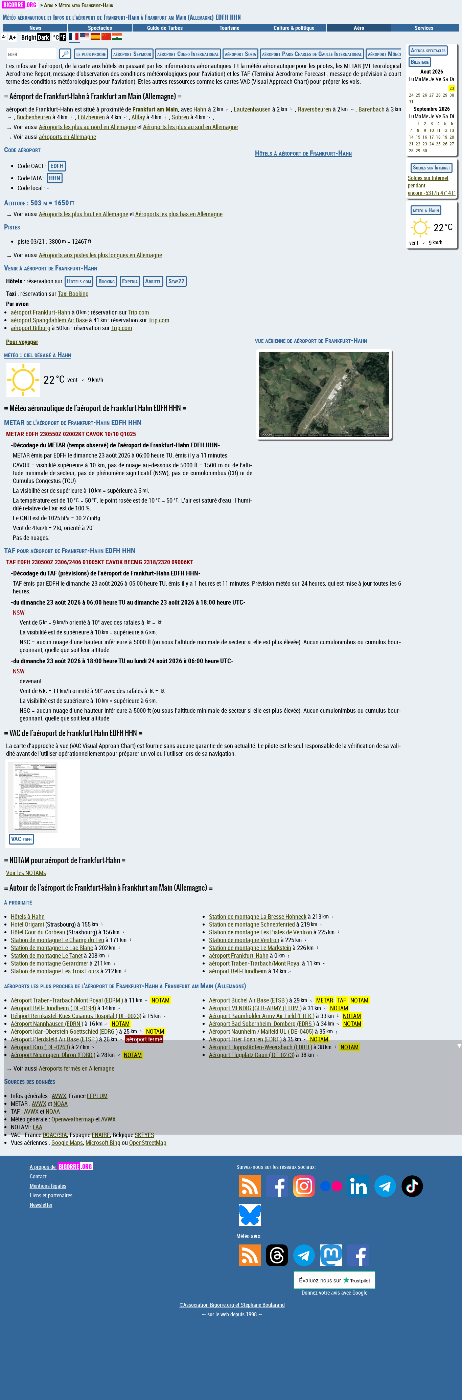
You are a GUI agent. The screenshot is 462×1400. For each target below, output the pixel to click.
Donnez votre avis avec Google (334, 1292)
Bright (29, 37)
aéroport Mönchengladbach (396, 53)
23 (451, 88)
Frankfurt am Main (155, 109)
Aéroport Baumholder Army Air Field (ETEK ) (262, 1016)
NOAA (60, 1104)
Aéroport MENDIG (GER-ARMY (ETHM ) (255, 1008)
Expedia (130, 281)
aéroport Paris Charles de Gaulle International (312, 53)
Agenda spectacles (428, 50)
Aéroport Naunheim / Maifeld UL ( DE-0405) (261, 1031)
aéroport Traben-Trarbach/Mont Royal (255, 963)
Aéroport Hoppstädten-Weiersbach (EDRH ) (260, 1047)
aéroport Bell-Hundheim (238, 971)
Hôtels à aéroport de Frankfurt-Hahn (303, 153)
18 (438, 137)
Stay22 (176, 281)
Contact (38, 1176)
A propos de (61, 1167)
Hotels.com (79, 281)
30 (451, 95)
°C (56, 37)
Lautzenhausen (252, 109)
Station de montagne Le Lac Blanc (52, 948)
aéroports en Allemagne (67, 137)
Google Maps (67, 1143)
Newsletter (41, 1205)
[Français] (74, 39)
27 (431, 95)
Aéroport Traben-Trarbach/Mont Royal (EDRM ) (67, 1000)
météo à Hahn (426, 210)
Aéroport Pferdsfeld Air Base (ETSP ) (54, 1039)
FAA (37, 1127)
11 (438, 130)
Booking (106, 281)
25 (418, 95)
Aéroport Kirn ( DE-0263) (40, 1047)
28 (438, 95)
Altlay (138, 117)
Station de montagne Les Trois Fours (55, 971)
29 (445, 95)
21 (411, 144)
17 (431, 137)
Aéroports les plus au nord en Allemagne (87, 127)
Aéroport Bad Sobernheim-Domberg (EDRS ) (262, 1024)
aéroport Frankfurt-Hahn (40, 312)
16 (424, 137)
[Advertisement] (235, 887)
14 (411, 137)
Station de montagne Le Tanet (47, 955)
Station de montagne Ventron (244, 940)
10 (431, 130)
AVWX (59, 1096)
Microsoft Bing (103, 1143)
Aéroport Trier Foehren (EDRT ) (245, 1039)
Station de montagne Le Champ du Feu (57, 940)
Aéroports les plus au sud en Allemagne (190, 127)
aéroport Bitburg (30, 328)
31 (411, 102)
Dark (43, 37)
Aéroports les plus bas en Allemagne (179, 214)
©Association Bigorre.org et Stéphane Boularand (232, 1304)
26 (424, 95)
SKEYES (144, 1135)
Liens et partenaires (51, 1195)
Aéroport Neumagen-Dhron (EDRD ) (53, 1055)
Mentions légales (48, 1186)
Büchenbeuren (34, 117)
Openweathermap (72, 1119)
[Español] (96, 38)
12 (445, 130)
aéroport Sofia (240, 53)
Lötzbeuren (91, 117)
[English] (85, 38)
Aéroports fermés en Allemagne (76, 1068)
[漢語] (106, 38)
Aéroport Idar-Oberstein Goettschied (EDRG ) (64, 1031)
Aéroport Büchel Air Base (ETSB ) (248, 1000)
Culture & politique (294, 28)
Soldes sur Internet (431, 167)
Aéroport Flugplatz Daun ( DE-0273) (252, 1055)
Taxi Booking (73, 294)
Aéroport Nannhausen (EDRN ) (47, 1024)
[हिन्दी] (117, 38)
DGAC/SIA (55, 1135)
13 (451, 130)
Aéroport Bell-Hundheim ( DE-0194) (53, 1008)
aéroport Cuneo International (188, 53)
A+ (12, 37)
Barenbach (372, 109)
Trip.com (138, 312)
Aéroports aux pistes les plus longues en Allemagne (100, 255)
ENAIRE (101, 1135)
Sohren (180, 117)
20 (451, 137)
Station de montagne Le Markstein (250, 948)
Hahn (199, 109)
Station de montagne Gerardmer (49, 963)
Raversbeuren (314, 109)
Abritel (153, 281)
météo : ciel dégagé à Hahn (37, 354)
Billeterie (420, 61)
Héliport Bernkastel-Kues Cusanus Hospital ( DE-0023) (76, 1016)
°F (63, 37)
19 (445, 137)
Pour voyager (22, 342)
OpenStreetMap (147, 1143)
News (35, 28)
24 (411, 95)
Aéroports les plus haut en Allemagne (83, 214)
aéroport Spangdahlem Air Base (49, 320)
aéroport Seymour (132, 53)
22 (418, 144)
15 (418, 137)
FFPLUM (97, 1096)
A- (4, 36)
